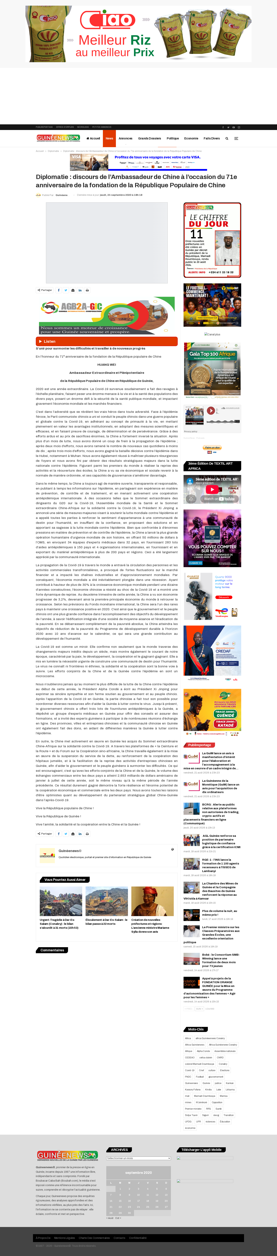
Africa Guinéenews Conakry (223, 1044)
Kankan (230, 1083)
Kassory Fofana (192, 1089)
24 (138, 1207)
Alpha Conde (203, 1051)
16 (129, 1201)
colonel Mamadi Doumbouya (199, 1064)
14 (111, 1201)
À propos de (43, 1238)
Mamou (224, 1096)
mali (187, 1096)
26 (156, 1207)
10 (138, 1195)
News (109, 138)
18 (147, 1201)
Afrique (188, 1051)
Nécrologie (83, 127)
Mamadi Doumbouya (204, 1096)
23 (129, 1207)
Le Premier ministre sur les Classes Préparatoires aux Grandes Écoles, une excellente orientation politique (212, 935)
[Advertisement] (138, 96)
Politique (173, 138)
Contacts (119, 1238)
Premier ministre (193, 1109)
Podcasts (200, 438)
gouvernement (216, 1076)
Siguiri (205, 1115)
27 (166, 1207)
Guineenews (191, 1083)
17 (138, 1201)
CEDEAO (190, 1057)
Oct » (118, 1218)
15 (120, 1201)
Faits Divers (212, 138)
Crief (201, 1070)
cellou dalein (205, 1057)
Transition (228, 1115)
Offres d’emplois (65, 127)
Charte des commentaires (94, 1238)
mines (188, 1102)
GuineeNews (189, 438)
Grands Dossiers (149, 138)
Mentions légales (64, 1238)
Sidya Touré (191, 1115)
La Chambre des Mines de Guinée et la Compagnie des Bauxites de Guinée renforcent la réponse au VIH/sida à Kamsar (211, 891)
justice (218, 1083)
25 (147, 1207)
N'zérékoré (201, 1102)
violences (210, 1121)
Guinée (206, 1083)
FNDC (188, 1076)
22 (120, 1207)
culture (211, 1070)
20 (166, 1201)
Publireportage (44, 127)
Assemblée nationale (224, 1051)
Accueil (94, 138)
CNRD (220, 1057)
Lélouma (230, 1089)
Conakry (223, 1064)
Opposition (217, 1102)
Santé (219, 1109)
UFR (198, 1121)
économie (190, 1128)
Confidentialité (138, 1238)
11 (148, 1195)
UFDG (188, 1121)
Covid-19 (189, 1070)
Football (200, 1076)
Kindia (208, 1089)
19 (157, 1201)
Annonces (125, 138)
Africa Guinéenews (194, 1044)
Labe (218, 1089)
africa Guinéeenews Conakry (210, 1038)
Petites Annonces (101, 127)
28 (110, 1213)
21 (111, 1207)
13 (166, 1195)
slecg (216, 1115)
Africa (188, 1038)
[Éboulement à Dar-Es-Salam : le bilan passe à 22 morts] (107, 901)
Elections (224, 1070)
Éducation (225, 1121)
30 (129, 1213)
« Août (109, 1218)
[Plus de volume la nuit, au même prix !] (192, 915)
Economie (191, 138)
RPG (208, 1109)
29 (120, 1213)
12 (157, 1195)
